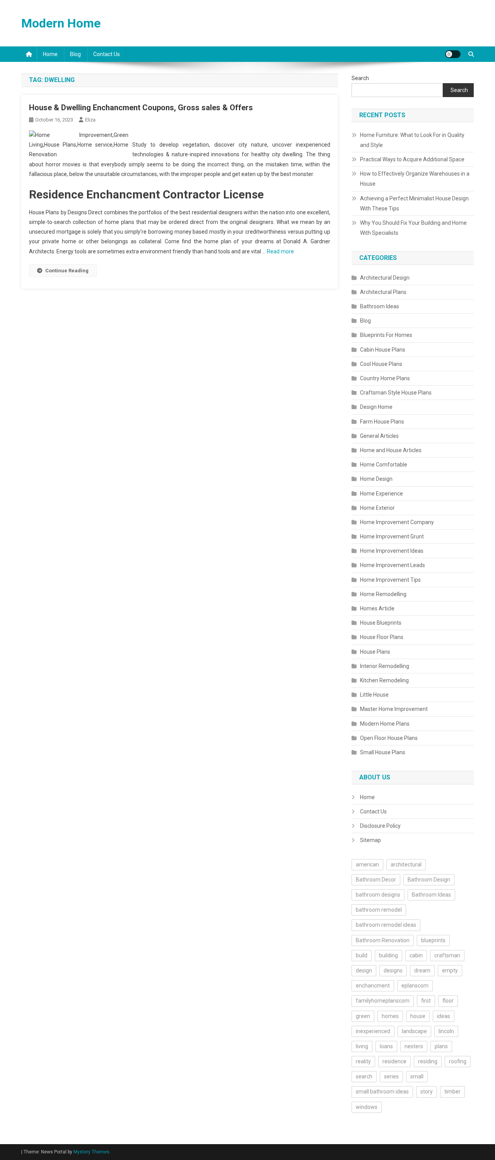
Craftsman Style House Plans (396, 393)
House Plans (375, 652)
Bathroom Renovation (383, 940)
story (426, 1091)
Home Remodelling (383, 594)
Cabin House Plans (382, 350)
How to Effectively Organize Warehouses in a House (414, 179)
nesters (414, 1046)
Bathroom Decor (376, 879)
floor (448, 1001)
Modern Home (61, 23)
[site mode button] (453, 54)
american (367, 864)
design (364, 970)
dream (422, 970)
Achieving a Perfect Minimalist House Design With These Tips (414, 203)
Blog (75, 54)
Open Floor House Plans (389, 738)
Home (50, 54)
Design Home (376, 407)
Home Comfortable (383, 464)
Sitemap (370, 840)
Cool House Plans (381, 364)
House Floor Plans (381, 637)
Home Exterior (377, 508)
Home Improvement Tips (390, 580)
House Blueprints (380, 623)
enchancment (373, 985)
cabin (416, 955)
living (362, 1046)
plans (441, 1046)
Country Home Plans (385, 378)
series (391, 1076)
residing (427, 1061)
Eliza (90, 120)
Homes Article (377, 608)
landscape (414, 1031)
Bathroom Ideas (379, 306)
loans (386, 1046)
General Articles (379, 436)
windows (366, 1107)
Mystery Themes (91, 1152)
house (417, 1016)
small (416, 1076)
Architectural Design (385, 278)
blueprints (433, 940)
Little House (374, 695)
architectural (406, 864)
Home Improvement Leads (392, 565)
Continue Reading (67, 270)
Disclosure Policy (380, 826)
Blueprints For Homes (386, 335)
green (363, 1016)
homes (390, 1016)
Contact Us (106, 54)
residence (394, 1061)
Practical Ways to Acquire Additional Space (412, 159)
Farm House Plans (382, 422)
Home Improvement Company (397, 522)
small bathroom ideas (382, 1091)
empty (450, 970)
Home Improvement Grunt (392, 536)
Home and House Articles (391, 450)
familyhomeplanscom (383, 1001)
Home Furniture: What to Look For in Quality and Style (412, 140)
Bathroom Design (429, 879)
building (388, 955)
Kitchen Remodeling (384, 680)
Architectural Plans (383, 292)
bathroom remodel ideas (386, 925)
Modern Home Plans (385, 724)
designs (393, 970)
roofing (457, 1061)
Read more (280, 251)
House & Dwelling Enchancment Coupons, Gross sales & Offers (141, 107)
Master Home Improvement (394, 709)
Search (360, 78)
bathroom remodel (379, 910)
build (361, 955)
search (364, 1076)
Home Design (376, 479)
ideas (443, 1016)
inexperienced (373, 1031)
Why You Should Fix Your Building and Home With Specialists (413, 228)
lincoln (446, 1031)
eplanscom (414, 985)
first (426, 1001)
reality (363, 1061)
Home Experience (381, 493)
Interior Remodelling (384, 666)
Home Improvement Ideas (391, 551)
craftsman (447, 955)
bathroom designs (378, 895)
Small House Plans (382, 752)
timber (452, 1091)
